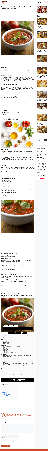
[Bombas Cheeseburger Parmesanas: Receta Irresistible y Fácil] (42, 58)
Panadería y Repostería (41, 161)
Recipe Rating (3, 422)
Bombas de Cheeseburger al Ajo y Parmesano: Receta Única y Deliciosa (42, 76)
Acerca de (26, 449)
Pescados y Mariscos (40, 166)
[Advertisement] (17, 16)
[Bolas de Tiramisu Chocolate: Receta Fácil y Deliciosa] (42, 106)
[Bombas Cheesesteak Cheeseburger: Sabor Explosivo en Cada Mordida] (42, 21)
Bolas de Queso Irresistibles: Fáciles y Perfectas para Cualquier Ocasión (42, 135)
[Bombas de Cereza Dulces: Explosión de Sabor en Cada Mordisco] (42, 9)
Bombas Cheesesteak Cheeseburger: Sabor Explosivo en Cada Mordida (41, 27)
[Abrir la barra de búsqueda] (45, 2)
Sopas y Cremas (39, 173)
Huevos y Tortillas (40, 158)
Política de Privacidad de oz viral (40, 449)
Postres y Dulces (39, 167)
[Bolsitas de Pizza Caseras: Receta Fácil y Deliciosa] (42, 83)
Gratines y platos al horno (41, 154)
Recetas (40, 2)
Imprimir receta (11, 332)
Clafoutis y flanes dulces (41, 148)
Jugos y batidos (39, 160)
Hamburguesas (39, 157)
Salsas (3, 413)
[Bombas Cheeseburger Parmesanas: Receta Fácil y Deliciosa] (42, 45)
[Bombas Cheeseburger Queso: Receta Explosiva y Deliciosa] (42, 34)
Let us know (15, 380)
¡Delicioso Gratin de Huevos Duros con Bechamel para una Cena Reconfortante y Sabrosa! (15, 414)
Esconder (7, 384)
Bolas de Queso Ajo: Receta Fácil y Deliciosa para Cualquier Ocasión (41, 123)
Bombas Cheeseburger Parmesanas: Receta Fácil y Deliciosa (41, 51)
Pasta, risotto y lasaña (40, 163)
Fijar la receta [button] (18, 332)
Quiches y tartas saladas (41, 169)
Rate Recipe (25, 332)
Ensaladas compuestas (41, 151)
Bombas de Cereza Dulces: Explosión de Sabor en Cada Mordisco (42, 15)
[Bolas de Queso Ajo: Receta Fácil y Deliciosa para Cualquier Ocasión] (42, 117)
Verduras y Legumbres (41, 175)
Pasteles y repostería (40, 164)
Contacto (46, 449)
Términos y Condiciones (31, 449)
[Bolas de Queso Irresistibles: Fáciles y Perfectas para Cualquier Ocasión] (42, 129)
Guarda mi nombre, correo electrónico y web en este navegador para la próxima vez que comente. (17, 442)
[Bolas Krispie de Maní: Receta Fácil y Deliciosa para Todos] (42, 94)
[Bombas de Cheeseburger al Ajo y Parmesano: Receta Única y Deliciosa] (42, 70)
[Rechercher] (45, 140)
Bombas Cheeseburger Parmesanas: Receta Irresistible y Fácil (41, 64)
